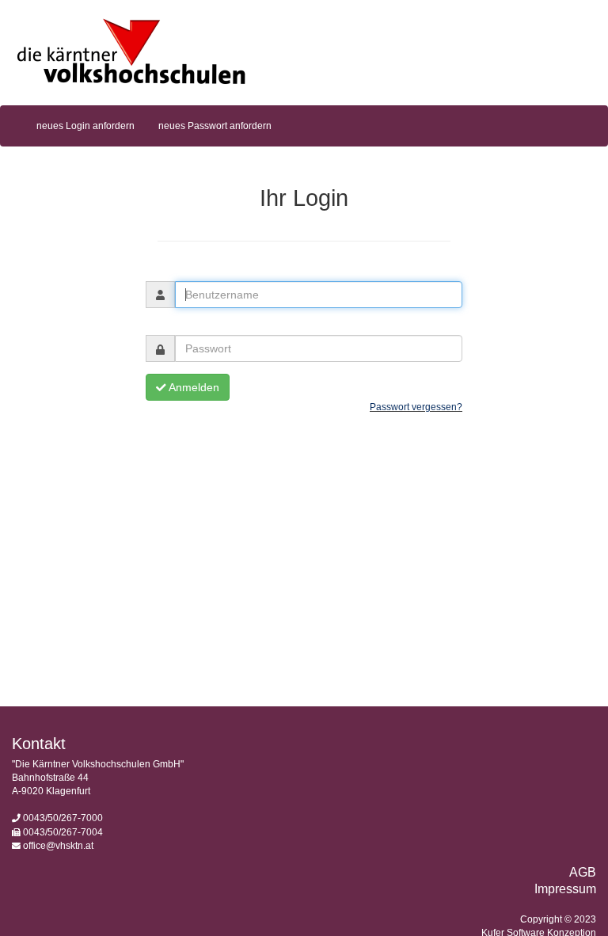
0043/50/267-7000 (63, 818)
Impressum (565, 889)
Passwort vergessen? (416, 407)
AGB (582, 872)
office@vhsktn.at (58, 845)
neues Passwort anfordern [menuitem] (215, 125)
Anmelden (192, 387)
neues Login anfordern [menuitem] (85, 125)
